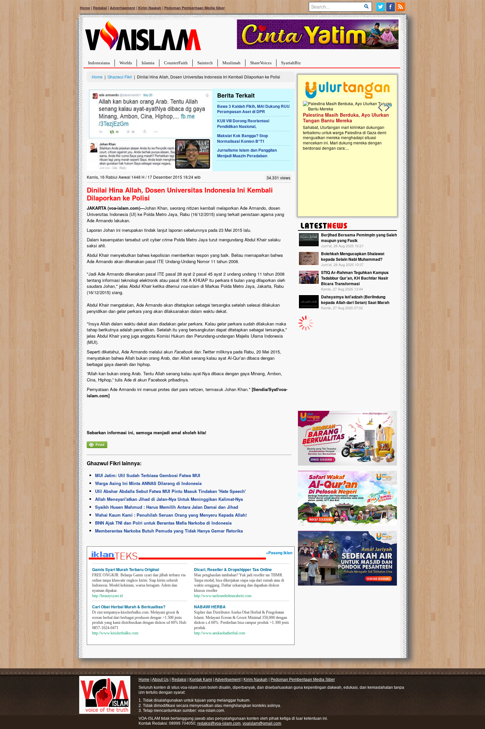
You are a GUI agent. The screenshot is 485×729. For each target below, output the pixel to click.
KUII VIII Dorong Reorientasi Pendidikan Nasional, (243, 123)
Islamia (148, 62)
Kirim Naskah (149, 7)
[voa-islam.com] (142, 38)
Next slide (387, 107)
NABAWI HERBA (210, 607)
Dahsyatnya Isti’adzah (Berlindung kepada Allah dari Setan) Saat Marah (355, 299)
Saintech (205, 62)
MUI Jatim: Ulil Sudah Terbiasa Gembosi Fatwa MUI (147, 475)
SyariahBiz (291, 62)
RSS (401, 7)
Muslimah (231, 62)
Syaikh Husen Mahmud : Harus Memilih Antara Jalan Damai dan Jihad (166, 507)
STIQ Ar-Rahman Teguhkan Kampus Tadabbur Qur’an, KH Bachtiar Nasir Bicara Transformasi (355, 278)
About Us (160, 679)
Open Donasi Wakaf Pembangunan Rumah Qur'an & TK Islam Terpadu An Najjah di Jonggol (347, 126)
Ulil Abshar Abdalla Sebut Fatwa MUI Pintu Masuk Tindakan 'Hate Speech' (170, 491)
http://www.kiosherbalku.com (115, 633)
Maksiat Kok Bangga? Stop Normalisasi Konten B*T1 (242, 138)
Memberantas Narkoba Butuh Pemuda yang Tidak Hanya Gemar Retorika (169, 531)
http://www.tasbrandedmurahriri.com (222, 595)
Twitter (380, 7)
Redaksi (100, 7)
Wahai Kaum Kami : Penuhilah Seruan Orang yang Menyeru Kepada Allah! (171, 515)
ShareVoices (261, 62)
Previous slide (380, 107)
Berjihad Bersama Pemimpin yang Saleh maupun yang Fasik (359, 237)
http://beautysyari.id (107, 595)
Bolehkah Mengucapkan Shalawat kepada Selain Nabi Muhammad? (352, 256)
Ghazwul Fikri (120, 76)
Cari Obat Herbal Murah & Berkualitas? (128, 607)
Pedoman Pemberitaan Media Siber (194, 7)
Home (85, 7)
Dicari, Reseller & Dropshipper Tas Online (233, 569)
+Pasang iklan (279, 553)
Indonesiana (99, 62)
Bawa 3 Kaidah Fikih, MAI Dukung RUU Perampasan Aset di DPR (253, 109)
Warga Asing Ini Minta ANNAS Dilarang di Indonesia (148, 483)
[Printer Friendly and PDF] (97, 444)
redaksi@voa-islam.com (219, 723)
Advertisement (122, 7)
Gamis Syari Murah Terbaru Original (125, 569)
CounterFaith (176, 62)
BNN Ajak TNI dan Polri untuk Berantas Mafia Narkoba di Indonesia (163, 523)
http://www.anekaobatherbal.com (219, 633)
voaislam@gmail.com (261, 723)
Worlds (125, 62)
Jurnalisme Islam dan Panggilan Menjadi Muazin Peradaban (247, 153)
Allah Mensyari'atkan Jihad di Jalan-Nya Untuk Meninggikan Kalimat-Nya (169, 499)
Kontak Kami (200, 679)
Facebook (391, 7)
